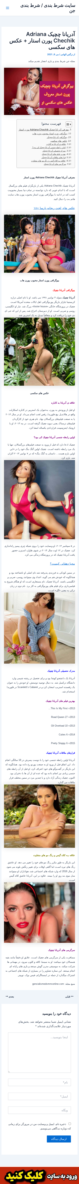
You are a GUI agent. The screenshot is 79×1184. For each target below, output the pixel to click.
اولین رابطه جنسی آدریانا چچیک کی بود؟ (49, 147)
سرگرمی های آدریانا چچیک (55, 164)
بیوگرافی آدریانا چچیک (57, 137)
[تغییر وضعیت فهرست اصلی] (7, 8)
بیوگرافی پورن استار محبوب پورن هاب (49, 133)
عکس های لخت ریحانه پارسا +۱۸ (54, 208)
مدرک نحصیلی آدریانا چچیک (54, 151)
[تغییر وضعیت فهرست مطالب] (67, 124)
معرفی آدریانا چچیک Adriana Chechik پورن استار (44, 129)
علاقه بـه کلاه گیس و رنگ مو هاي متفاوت (48, 161)
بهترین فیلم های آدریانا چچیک (54, 154)
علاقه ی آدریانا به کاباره (56, 144)
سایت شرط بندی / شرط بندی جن (47, 8)
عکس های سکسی (58, 141)
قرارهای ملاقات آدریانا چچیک (53, 157)
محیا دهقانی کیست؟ (62, 563)
